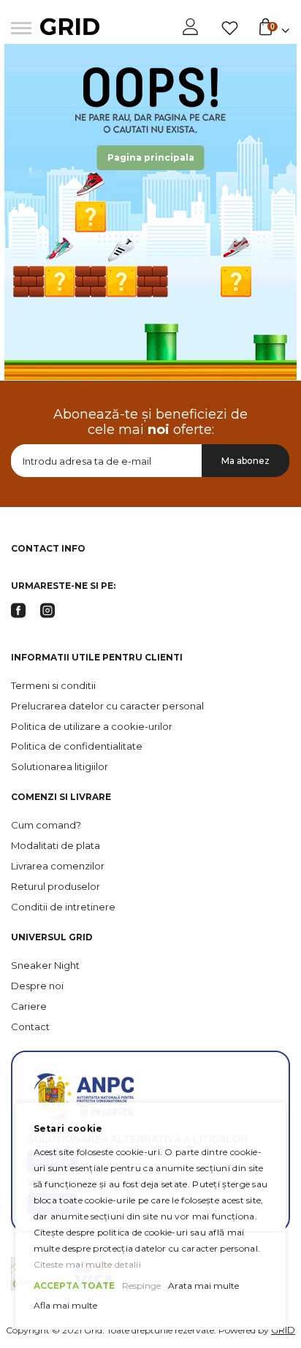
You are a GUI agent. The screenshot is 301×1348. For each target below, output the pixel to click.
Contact (30, 1026)
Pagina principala (150, 157)
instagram (47, 611)
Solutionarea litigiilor (59, 766)
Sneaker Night (45, 965)
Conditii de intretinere (63, 907)
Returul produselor (55, 886)
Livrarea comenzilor (57, 866)
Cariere (29, 1006)
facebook (18, 611)
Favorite (230, 28)
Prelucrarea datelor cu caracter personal (107, 706)
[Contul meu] (191, 27)
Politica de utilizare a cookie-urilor (91, 726)
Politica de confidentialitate (76, 746)
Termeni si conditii (53, 685)
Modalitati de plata (55, 845)
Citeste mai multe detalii (88, 1264)
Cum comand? (46, 825)
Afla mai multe (65, 1305)
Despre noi (37, 985)
